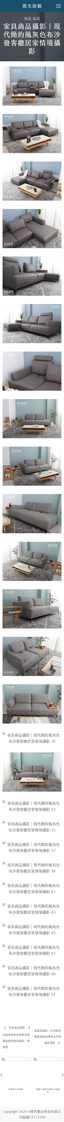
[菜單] (58, 6)
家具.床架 (32, 18)
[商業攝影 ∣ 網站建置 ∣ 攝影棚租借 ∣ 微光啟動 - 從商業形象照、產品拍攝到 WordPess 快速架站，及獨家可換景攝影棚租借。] (32, 6)
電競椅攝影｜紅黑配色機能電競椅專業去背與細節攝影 (47, 1036)
